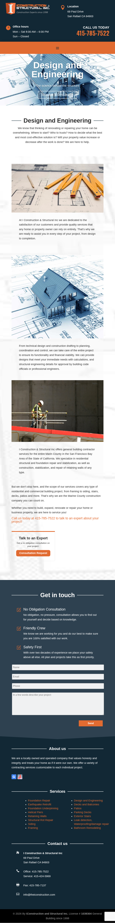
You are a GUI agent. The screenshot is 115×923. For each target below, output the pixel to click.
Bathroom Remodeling (87, 827)
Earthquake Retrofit (39, 804)
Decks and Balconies (86, 804)
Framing (33, 827)
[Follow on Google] (14, 776)
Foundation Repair (39, 800)
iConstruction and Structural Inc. (47, 913)
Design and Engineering (57, 69)
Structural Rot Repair (40, 820)
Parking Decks (82, 812)
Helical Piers (35, 812)
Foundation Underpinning (43, 808)
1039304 (86, 913)
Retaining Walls (37, 816)
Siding (31, 824)
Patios (77, 808)
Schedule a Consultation (57, 94)
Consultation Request (33, 553)
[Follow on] (20, 776)
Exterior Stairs (82, 816)
